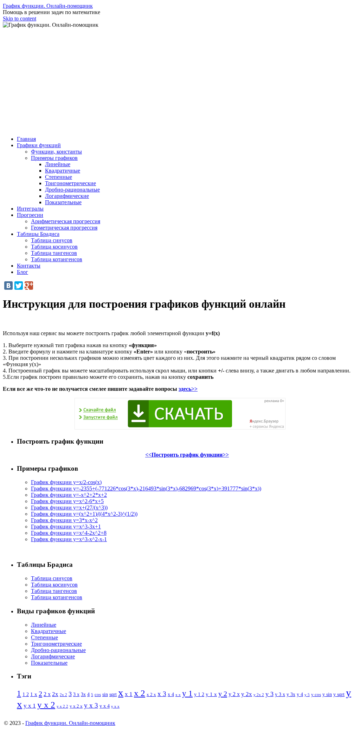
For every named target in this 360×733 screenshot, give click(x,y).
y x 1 (30, 705)
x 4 (171, 694)
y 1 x (211, 694)
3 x (76, 694)
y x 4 (104, 706)
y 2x (246, 694)
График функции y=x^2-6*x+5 (67, 501)
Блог (22, 272)
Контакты (28, 266)
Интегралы (30, 209)
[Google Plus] (29, 285)
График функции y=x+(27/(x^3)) (69, 507)
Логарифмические (67, 196)
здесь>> (188, 389)
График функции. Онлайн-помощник (48, 6)
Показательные (63, 202)
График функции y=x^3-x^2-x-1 (69, 539)
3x (83, 694)
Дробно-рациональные (72, 190)
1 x (33, 694)
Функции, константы (56, 152)
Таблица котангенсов (56, 259)
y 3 (269, 693)
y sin (327, 694)
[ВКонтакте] (8, 285)
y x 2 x (76, 706)
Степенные (58, 177)
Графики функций (39, 145)
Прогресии (30, 215)
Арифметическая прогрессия (65, 221)
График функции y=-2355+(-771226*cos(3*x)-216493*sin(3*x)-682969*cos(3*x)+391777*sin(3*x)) (146, 488)
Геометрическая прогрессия (64, 228)
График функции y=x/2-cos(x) (66, 482)
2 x (47, 694)
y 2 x (234, 694)
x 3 (162, 693)
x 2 (139, 693)
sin (105, 694)
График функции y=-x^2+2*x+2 (69, 495)
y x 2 (46, 704)
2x (55, 694)
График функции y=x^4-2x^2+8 (69, 533)
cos (98, 694)
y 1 (187, 693)
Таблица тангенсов (54, 253)
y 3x (291, 694)
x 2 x (151, 694)
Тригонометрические (70, 183)
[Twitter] (18, 285)
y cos (316, 694)
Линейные (57, 164)
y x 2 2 (62, 706)
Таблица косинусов (54, 247)
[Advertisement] (180, 81)
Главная (26, 139)
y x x (115, 706)
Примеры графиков (54, 158)
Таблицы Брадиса (38, 234)
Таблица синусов (51, 240)
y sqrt (339, 694)
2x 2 (63, 695)
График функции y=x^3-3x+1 (66, 527)
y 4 (300, 694)
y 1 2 (199, 694)
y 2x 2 (258, 695)
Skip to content (19, 18)
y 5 (307, 695)
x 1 (129, 694)
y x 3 (91, 705)
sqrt (113, 694)
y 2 (222, 693)
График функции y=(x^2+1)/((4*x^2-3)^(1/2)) (84, 514)
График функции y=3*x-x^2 (64, 520)
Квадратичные (62, 171)
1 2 (25, 694)
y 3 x (280, 694)
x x (178, 695)
